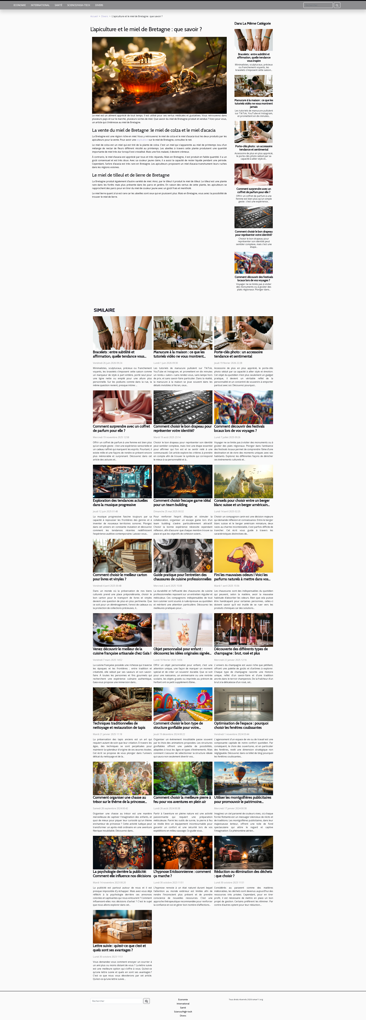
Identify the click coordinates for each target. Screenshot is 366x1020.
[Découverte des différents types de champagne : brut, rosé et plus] (243, 629)
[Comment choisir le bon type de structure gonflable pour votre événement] (183, 703)
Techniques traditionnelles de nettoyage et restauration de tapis (119, 725)
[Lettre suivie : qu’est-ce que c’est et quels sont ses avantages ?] (122, 926)
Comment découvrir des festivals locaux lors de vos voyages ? (254, 278)
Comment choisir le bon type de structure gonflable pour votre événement (178, 727)
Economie (20, 5)
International (40, 5)
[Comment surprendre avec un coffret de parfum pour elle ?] (253, 174)
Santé (58, 5)
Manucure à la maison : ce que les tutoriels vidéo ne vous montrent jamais (253, 103)
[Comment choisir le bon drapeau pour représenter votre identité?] (253, 217)
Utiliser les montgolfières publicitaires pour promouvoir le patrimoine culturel (242, 801)
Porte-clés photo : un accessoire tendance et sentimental (253, 147)
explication (142, 139)
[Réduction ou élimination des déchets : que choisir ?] (243, 852)
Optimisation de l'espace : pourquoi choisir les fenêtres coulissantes (241, 725)
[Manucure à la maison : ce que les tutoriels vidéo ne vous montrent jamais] (253, 86)
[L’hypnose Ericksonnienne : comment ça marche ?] (183, 852)
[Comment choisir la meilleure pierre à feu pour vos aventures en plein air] (183, 778)
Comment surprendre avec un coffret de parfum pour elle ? (253, 190)
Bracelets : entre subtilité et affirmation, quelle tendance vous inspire (253, 57)
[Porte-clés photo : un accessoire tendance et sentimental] (253, 132)
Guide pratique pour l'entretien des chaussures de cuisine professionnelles (182, 577)
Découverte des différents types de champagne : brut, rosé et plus (241, 651)
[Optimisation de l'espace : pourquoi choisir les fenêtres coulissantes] (243, 703)
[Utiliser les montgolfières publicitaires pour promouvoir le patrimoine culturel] (243, 778)
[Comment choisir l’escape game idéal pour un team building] (183, 481)
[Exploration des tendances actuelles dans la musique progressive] (122, 481)
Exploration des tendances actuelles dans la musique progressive (120, 502)
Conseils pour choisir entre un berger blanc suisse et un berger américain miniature (241, 504)
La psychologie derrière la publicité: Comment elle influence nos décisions (122, 873)
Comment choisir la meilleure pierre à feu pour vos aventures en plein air (182, 799)
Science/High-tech (78, 5)
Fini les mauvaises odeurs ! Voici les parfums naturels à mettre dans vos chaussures (241, 579)
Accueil (94, 16)
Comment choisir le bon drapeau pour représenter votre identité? (254, 233)
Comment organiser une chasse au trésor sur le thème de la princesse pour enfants (119, 801)
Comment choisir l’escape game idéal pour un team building (182, 502)
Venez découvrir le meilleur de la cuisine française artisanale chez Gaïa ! (122, 651)
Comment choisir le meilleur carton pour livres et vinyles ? (120, 577)
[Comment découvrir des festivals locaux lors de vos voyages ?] (253, 263)
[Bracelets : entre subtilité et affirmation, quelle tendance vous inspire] (253, 40)
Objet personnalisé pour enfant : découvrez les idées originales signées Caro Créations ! (182, 653)
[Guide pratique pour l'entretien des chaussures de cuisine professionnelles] (183, 555)
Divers (99, 5)
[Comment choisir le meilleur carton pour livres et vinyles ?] (122, 555)
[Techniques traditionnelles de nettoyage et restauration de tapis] (122, 703)
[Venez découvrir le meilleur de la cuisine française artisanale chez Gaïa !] (122, 629)
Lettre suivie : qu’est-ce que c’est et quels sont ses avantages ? (119, 948)
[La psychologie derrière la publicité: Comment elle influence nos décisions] (122, 852)
